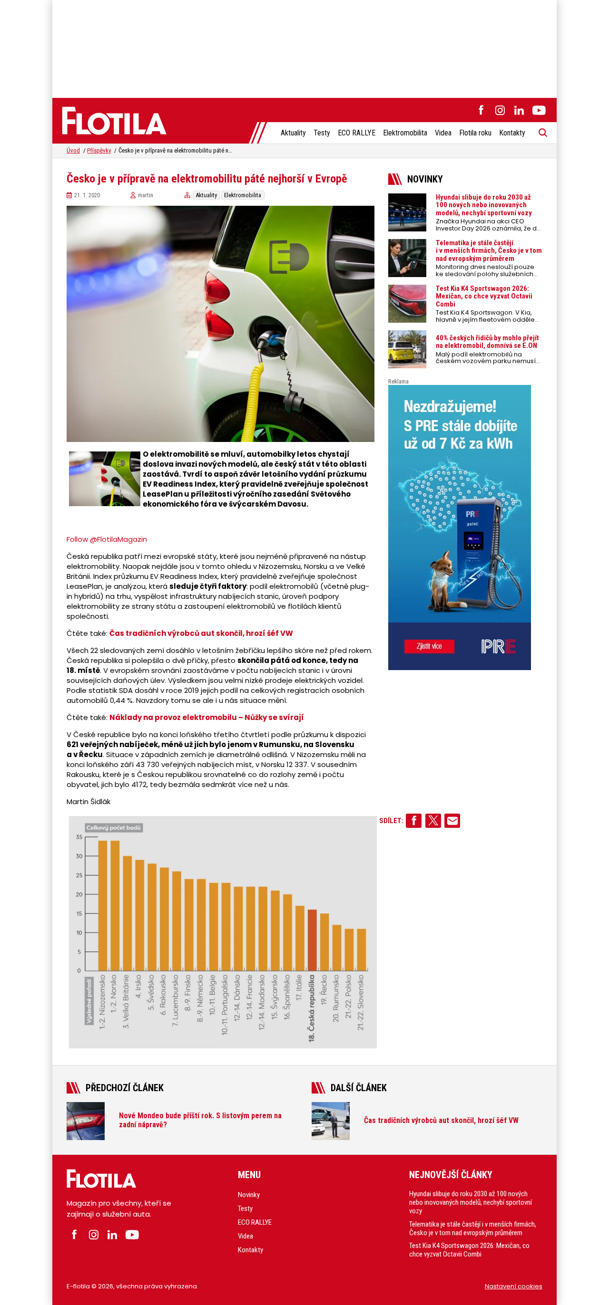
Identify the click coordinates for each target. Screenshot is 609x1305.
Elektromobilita (405, 132)
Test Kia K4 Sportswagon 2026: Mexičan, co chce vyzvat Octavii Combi (469, 1249)
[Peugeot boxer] (465, 527)
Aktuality (293, 132)
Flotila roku (475, 132)
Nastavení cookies (513, 1286)
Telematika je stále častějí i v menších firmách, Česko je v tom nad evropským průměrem (472, 1228)
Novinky (249, 1194)
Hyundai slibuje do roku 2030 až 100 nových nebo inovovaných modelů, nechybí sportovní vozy (470, 1202)
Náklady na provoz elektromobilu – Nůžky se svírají (206, 717)
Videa (443, 132)
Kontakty (512, 132)
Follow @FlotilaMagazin (107, 539)
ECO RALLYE (356, 132)
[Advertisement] (304, 47)
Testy (322, 132)
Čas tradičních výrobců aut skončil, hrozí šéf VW (201, 633)
